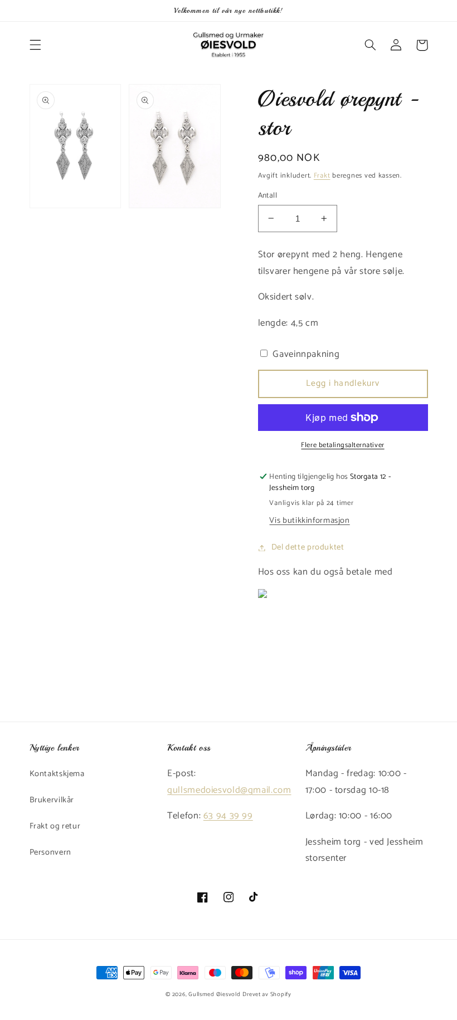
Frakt (322, 176)
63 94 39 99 (228, 815)
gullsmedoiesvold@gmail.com (229, 790)
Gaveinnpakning (304, 354)
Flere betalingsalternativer (342, 445)
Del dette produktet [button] (307, 547)
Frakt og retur (55, 826)
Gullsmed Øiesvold (214, 994)
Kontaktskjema (57, 774)
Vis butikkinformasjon (309, 520)
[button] (35, 45)
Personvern (50, 852)
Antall (268, 195)
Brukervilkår (52, 800)
